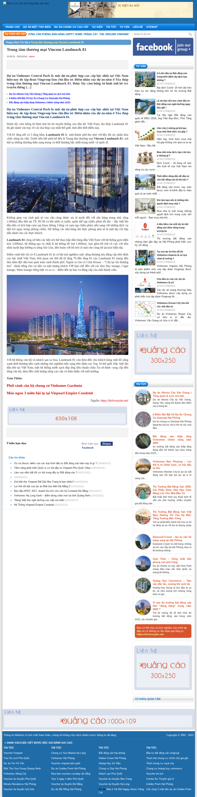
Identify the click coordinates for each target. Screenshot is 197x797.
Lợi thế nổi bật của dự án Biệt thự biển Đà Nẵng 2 (42, 486)
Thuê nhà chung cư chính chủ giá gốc (167, 758)
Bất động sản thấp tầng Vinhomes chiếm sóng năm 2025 (39, 102)
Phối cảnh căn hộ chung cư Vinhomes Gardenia (44, 386)
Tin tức (111, 27)
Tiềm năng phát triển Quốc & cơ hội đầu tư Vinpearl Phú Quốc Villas (52, 467)
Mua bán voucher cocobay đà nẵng (70, 773)
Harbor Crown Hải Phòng (112, 758)
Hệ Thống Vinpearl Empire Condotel (34, 504)
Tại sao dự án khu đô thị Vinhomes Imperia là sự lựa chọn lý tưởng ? (172, 255)
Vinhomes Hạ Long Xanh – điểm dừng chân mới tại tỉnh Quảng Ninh (52, 495)
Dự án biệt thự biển (37, 27)
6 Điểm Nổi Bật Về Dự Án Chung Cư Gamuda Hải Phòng (39, 98)
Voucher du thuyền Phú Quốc (20, 778)
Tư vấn (124, 27)
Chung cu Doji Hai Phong (113, 768)
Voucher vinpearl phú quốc (66, 763)
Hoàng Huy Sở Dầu (109, 763)
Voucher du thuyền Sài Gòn (19, 789)
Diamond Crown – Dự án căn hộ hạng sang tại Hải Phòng (172, 539)
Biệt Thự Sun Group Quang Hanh (22, 768)
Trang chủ (12, 27)
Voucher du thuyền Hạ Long (114, 784)
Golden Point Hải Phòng (159, 784)
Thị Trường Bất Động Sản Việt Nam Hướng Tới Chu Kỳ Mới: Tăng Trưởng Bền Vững (172, 515)
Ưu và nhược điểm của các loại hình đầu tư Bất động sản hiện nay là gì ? (55, 463)
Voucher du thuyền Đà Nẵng (66, 784)
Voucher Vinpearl (13, 753)
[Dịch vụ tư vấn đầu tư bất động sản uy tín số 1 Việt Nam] (26, 3)
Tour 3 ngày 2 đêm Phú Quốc (67, 778)
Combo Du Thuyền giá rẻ (160, 778)
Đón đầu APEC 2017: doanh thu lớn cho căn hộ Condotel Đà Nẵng (51, 490)
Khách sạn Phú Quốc (111, 773)
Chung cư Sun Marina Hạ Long (68, 753)
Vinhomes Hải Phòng (63, 758)
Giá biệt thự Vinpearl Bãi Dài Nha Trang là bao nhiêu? (44, 481)
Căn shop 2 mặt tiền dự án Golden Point (168, 789)
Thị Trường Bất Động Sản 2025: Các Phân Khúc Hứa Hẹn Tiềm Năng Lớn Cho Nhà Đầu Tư (172, 490)
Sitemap (152, 27)
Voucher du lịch (154, 773)
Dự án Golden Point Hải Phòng (68, 768)
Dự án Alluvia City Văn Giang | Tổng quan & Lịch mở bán (39, 94)
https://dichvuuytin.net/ (114, 400)
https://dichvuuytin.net (150, 634)
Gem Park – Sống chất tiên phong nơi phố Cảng (172, 560)
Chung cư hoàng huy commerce (164, 768)
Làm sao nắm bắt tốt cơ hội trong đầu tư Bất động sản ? (45, 472)
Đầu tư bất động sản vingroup (162, 753)
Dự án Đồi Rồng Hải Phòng (66, 789)
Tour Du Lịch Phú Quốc (17, 758)
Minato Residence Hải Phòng (20, 784)
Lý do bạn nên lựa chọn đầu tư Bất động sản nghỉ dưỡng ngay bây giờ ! (173, 104)
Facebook (87, 447)
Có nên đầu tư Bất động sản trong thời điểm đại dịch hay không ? (172, 77)
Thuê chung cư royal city (160, 763)
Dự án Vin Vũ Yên (14, 763)
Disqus (107, 443)
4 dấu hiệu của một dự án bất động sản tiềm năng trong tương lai (172, 227)
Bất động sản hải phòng (112, 753)
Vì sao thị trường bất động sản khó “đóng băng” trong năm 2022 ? (172, 606)
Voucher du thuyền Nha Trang (115, 778)
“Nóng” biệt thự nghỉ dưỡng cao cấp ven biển (39, 500)
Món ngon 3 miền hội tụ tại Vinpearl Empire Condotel (50, 393)
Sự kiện (97, 27)
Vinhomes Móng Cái (15, 773)
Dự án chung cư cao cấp (71, 27)
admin (32, 56)
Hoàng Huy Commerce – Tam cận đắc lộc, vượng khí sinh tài (172, 582)
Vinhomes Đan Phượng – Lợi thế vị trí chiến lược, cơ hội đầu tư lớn (172, 465)
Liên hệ (138, 27)
